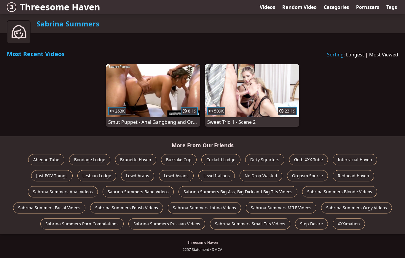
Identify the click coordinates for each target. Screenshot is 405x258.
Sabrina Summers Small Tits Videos (250, 224)
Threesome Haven (60, 7)
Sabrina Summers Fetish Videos (126, 207)
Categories (336, 7)
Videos (267, 7)
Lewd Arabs (137, 175)
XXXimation (349, 224)
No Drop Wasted (261, 175)
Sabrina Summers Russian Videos (166, 224)
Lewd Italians (216, 175)
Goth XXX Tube (308, 159)
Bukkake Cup (179, 159)
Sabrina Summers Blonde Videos (339, 191)
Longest (355, 54)
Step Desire (311, 224)
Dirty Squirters (264, 159)
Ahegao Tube (46, 159)
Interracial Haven (355, 159)
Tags (391, 7)
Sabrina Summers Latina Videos (204, 207)
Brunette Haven (135, 159)
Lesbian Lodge (96, 175)
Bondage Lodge (89, 159)
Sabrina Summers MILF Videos (281, 207)
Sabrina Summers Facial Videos (49, 207)
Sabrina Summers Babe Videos (138, 191)
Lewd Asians (176, 175)
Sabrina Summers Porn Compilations (82, 224)
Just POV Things (52, 175)
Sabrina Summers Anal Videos (63, 191)
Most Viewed (383, 54)
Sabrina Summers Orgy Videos (356, 207)
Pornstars (367, 7)
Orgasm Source (307, 175)
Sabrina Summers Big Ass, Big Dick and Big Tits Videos (238, 191)
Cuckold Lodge (220, 159)
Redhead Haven (353, 175)
